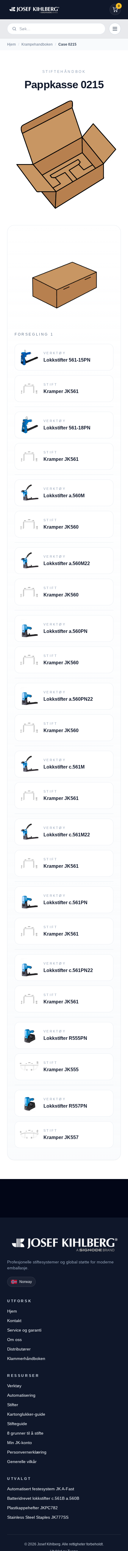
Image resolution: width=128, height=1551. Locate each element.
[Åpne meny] (115, 29)
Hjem (11, 44)
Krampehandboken (37, 44)
